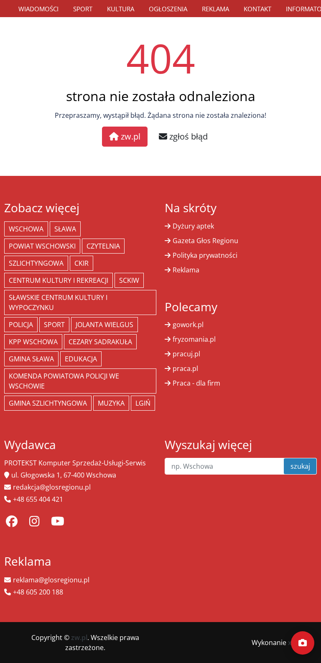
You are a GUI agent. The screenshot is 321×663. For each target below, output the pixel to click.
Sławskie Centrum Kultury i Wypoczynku (58, 302)
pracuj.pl (186, 353)
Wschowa (26, 229)
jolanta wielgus (104, 324)
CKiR (81, 263)
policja (21, 324)
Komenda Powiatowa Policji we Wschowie (64, 381)
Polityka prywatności (205, 255)
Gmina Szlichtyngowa (48, 403)
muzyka (111, 403)
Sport (82, 9)
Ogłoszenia (168, 9)
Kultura (120, 9)
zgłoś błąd (187, 136)
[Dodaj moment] (302, 643)
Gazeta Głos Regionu (205, 240)
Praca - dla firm (196, 383)
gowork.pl (188, 324)
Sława (65, 229)
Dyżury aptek (193, 226)
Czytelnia (103, 246)
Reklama (215, 9)
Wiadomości (38, 9)
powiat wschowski (42, 246)
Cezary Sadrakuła (100, 341)
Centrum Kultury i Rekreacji (58, 280)
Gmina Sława (31, 358)
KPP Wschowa (33, 341)
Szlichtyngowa (36, 263)
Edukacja (81, 358)
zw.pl (129, 136)
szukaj (300, 466)
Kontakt (257, 9)
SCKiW (129, 280)
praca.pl (185, 368)
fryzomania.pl (194, 339)
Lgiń (142, 403)
